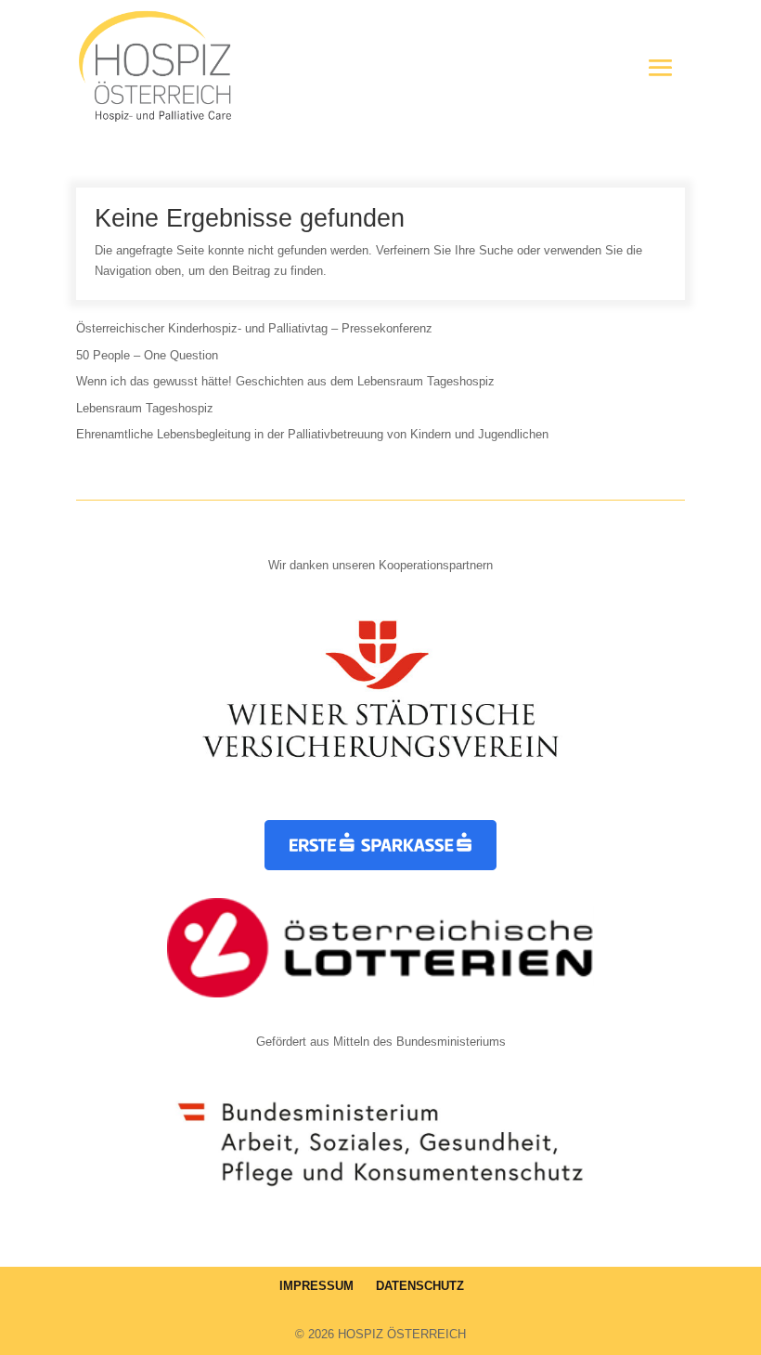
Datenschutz (420, 1286)
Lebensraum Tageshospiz (144, 408)
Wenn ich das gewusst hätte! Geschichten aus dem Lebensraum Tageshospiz (285, 381)
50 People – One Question (147, 355)
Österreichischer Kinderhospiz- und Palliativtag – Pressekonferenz (254, 328)
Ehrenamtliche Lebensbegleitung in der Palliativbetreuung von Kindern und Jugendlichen (312, 434)
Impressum (316, 1286)
